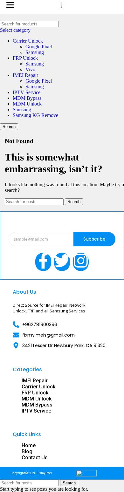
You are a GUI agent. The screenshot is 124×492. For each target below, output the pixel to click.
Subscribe (94, 239)
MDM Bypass (27, 98)
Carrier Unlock (28, 41)
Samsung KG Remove (35, 115)
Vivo (30, 69)
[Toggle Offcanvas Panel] (115, 6)
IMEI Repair (25, 75)
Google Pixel (38, 46)
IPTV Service (26, 92)
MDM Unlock (27, 103)
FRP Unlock (25, 58)
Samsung (34, 52)
